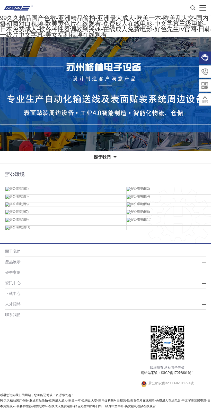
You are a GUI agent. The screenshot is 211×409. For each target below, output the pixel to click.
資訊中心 (13, 283)
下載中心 (13, 293)
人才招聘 (13, 304)
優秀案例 (13, 272)
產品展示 (13, 262)
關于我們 (13, 251)
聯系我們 (13, 314)
